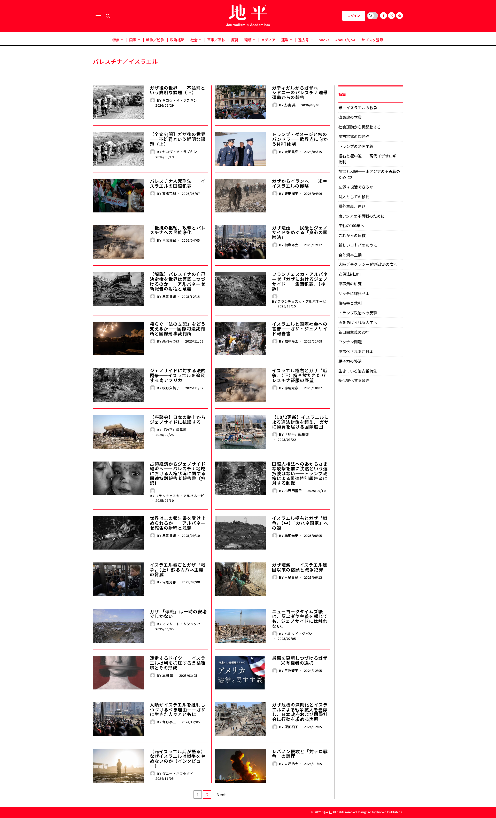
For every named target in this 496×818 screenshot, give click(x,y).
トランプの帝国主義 (355, 146)
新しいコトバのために (357, 245)
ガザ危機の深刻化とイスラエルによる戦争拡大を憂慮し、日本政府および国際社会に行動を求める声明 (300, 712)
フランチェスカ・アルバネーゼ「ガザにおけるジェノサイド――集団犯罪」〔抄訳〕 (300, 281)
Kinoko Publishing (389, 812)
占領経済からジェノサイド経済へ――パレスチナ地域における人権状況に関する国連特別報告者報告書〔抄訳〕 (178, 474)
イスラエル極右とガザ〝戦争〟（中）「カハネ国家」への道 (300, 523)
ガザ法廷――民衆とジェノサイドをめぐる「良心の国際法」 (300, 232)
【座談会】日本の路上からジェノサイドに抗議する (178, 419)
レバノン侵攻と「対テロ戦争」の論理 (300, 754)
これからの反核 (352, 235)
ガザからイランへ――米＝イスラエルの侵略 (300, 183)
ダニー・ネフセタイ (178, 773)
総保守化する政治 (353, 380)
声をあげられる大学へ (357, 322)
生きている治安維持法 (357, 371)
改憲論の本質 (350, 117)
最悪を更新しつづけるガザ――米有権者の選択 (300, 660)
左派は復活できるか (355, 186)
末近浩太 (291, 763)
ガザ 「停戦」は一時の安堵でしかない (178, 614)
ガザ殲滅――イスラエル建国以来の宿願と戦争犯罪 (299, 567)
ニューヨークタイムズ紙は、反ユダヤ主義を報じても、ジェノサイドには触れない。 (300, 619)
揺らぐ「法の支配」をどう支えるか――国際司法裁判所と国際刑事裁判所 (178, 329)
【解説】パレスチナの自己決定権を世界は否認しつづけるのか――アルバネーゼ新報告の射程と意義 (178, 281)
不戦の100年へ (351, 225)
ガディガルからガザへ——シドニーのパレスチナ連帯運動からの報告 (300, 92)
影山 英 (290, 104)
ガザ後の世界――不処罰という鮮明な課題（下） (177, 90)
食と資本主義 (350, 254)
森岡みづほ (171, 341)
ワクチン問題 (350, 341)
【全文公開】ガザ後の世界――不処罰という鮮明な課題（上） (178, 139)
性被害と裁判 (350, 303)
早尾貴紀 (169, 240)
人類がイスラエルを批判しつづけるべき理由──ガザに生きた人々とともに (178, 709)
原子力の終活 (350, 361)
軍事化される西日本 (355, 351)
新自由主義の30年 (354, 332)
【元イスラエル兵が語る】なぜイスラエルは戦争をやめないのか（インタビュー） (177, 758)
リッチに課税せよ (353, 293)
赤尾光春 (291, 387)
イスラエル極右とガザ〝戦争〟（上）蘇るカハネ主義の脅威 (177, 569)
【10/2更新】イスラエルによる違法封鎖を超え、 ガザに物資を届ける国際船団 (300, 422)
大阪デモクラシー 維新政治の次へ (367, 264)
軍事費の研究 (350, 283)
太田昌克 (291, 151)
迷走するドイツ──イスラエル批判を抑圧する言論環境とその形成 (178, 663)
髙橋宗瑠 (169, 193)
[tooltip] (383, 15)
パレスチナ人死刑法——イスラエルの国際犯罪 (177, 183)
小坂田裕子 (293, 490)
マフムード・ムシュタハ (181, 623)
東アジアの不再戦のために (361, 216)
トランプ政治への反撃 (357, 312)
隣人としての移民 (353, 196)
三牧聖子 (291, 670)
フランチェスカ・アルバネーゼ (301, 301)
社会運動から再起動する (359, 127)
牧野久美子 (171, 387)
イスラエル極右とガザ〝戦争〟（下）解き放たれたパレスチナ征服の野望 (300, 375)
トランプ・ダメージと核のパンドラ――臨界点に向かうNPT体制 (300, 139)
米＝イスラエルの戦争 (357, 107)
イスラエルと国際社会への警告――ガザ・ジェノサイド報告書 (300, 329)
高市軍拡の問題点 (353, 136)
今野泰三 (169, 721)
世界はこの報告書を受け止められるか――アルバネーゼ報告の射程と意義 (178, 523)
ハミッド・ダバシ (298, 633)
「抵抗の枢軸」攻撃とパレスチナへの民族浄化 (178, 230)
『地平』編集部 (174, 429)
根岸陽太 (291, 244)
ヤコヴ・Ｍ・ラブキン (179, 100)
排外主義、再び (352, 206)
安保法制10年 (350, 274)
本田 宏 (168, 675)
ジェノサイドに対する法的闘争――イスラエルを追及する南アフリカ (178, 375)
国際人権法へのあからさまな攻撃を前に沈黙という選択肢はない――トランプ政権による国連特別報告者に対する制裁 (300, 474)
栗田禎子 (291, 193)
